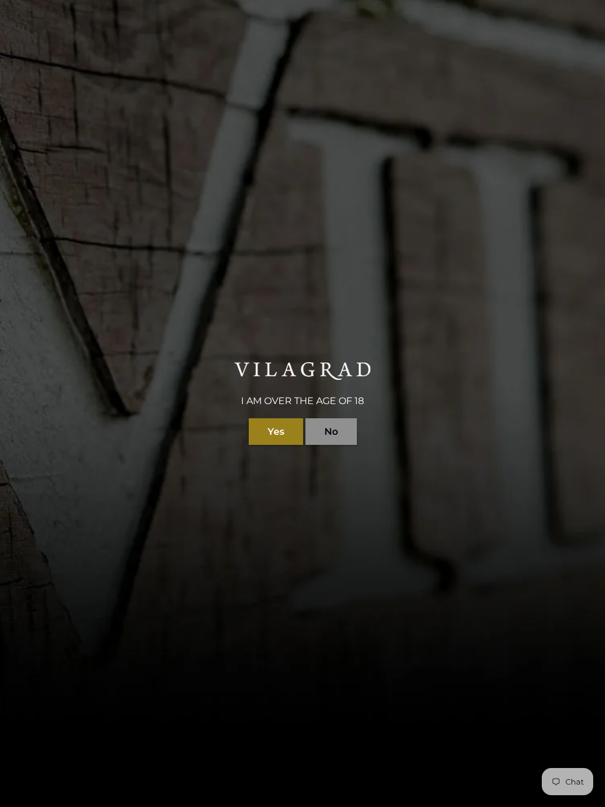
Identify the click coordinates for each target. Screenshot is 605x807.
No (331, 431)
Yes (276, 431)
